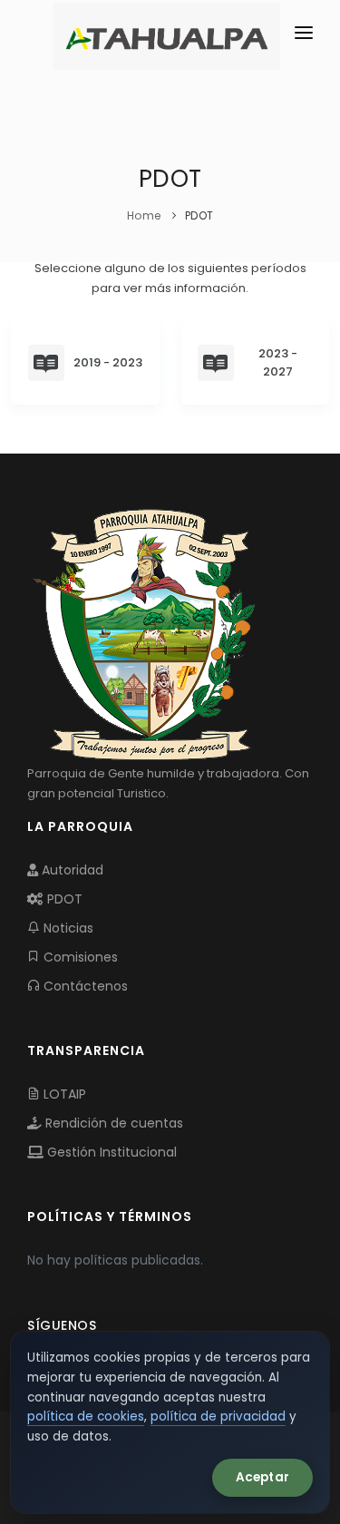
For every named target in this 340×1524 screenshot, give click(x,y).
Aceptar (262, 1477)
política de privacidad (218, 1416)
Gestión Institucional (110, 1152)
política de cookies (85, 1416)
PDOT (63, 899)
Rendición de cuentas (112, 1123)
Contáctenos (84, 986)
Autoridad (70, 870)
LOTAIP (63, 1094)
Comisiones (79, 957)
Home (144, 215)
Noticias (66, 928)
